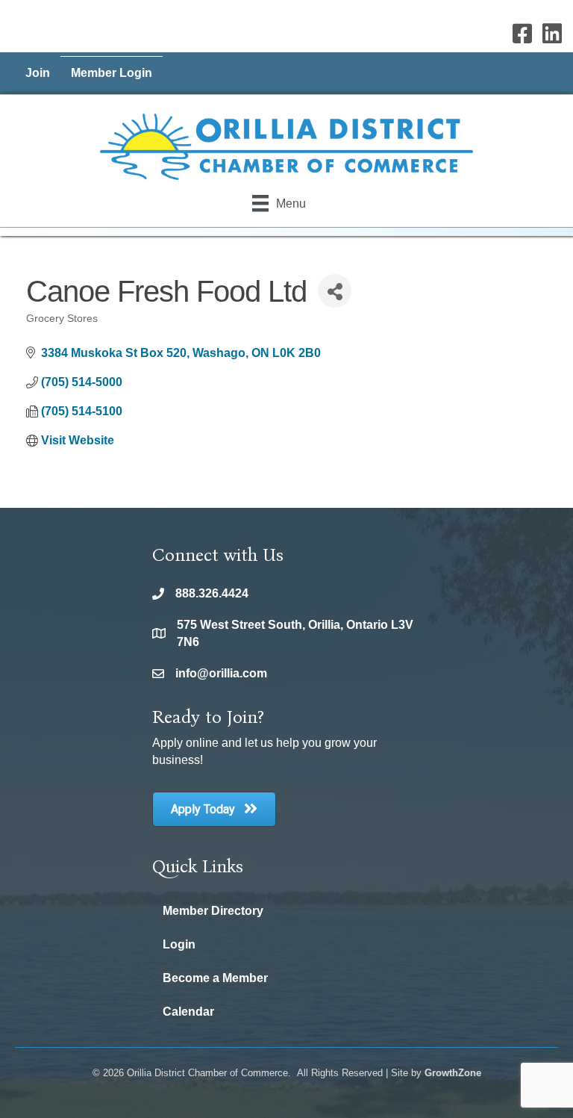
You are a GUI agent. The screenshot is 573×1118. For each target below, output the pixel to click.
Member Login (111, 72)
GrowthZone (453, 1072)
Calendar (188, 1011)
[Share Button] (334, 291)
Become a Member (215, 978)
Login (179, 944)
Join (37, 72)
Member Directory (213, 910)
